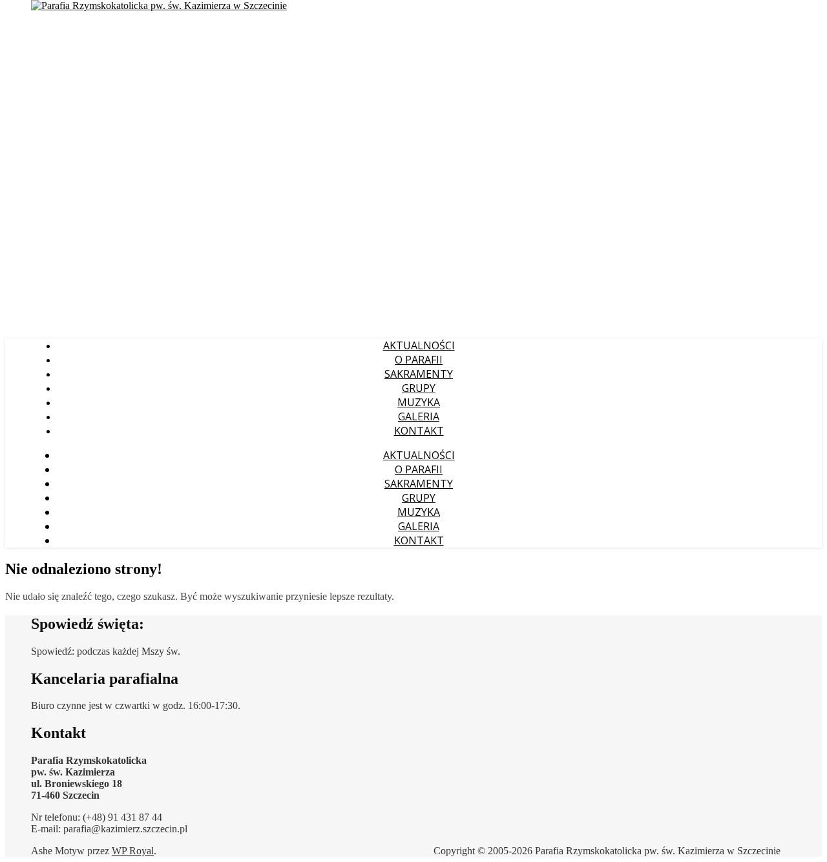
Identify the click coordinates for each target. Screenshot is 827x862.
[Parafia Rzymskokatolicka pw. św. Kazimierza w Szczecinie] (159, 5)
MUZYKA (418, 402)
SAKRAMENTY (418, 374)
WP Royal (133, 850)
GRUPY (418, 388)
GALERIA (418, 416)
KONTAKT (419, 431)
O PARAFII (419, 360)
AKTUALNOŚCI (419, 345)
